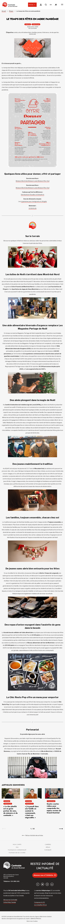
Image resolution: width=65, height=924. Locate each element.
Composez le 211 (39, 902)
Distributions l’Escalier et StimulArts (32, 194)
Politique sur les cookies (17, 853)
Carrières (48, 844)
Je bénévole (32, 208)
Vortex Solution (47, 916)
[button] (62, 4)
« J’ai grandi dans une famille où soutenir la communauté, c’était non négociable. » (32, 812)
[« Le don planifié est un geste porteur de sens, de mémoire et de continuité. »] (11, 793)
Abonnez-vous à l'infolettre (43, 875)
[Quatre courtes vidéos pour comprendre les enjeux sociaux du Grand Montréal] (54, 793)
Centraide (6, 801)
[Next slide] (61, 829)
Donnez (31, 5)
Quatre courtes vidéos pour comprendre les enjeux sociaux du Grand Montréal (54, 808)
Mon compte (17, 844)
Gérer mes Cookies (32, 921)
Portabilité (48, 850)
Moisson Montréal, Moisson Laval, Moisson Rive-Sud (32, 181)
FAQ (17, 847)
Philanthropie (35, 24)
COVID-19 (27, 24)
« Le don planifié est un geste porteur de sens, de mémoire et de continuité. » (10, 811)
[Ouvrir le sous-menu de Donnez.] (34, 4)
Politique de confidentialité (17, 850)
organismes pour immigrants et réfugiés (34, 201)
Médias (48, 847)
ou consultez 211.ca (40, 905)
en (51, 5)
